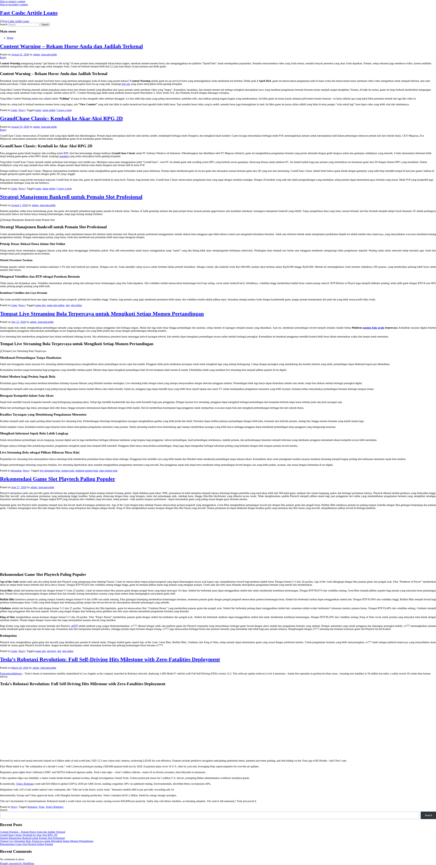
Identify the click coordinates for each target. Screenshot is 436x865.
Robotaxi (32, 806)
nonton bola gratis (373, 327)
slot (67, 305)
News (21, 110)
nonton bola (67, 470)
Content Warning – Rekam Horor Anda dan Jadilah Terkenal (71, 46)
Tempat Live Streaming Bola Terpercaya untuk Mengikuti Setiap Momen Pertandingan (102, 314)
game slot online (55, 305)
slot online (76, 305)
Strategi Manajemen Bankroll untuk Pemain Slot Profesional (71, 197)
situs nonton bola (108, 470)
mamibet (64, 156)
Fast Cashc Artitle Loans (29, 13)
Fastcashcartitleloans (11, 673)
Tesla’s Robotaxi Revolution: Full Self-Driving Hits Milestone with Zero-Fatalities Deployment (110, 659)
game (38, 110)
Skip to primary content (12, 1)
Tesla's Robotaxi (54, 806)
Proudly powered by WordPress (17, 863)
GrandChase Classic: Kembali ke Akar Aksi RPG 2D (61, 118)
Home (10, 37)
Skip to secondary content (14, 4)
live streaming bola (50, 470)
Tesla (41, 806)
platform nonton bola (86, 470)
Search (3, 24)
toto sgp (126, 84)
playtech (51, 651)
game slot (40, 305)
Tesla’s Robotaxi (25, 783)
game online (49, 110)
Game (14, 110)
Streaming (16, 470)
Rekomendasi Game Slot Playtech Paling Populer (57, 479)
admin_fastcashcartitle (45, 54)
